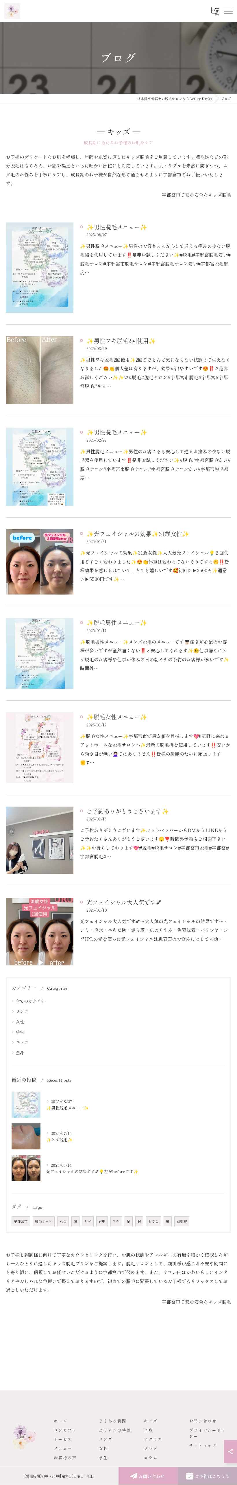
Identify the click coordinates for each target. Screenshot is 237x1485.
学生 (20, 1032)
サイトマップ (203, 1445)
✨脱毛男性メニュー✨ (116, 622)
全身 (20, 1052)
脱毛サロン (43, 1221)
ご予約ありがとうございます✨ (127, 811)
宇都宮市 (21, 1221)
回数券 (182, 1221)
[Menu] (228, 10)
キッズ (22, 1042)
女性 (20, 1021)
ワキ (116, 1221)
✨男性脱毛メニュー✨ (116, 226)
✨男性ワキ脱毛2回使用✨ (121, 340)
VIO (63, 1221)
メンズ (22, 1011)
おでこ (153, 1221)
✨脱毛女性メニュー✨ (116, 716)
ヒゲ (87, 1221)
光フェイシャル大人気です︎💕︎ (124, 902)
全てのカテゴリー (32, 1001)
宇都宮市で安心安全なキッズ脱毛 (196, 194)
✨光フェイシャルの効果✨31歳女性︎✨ (137, 533)
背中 (102, 1221)
